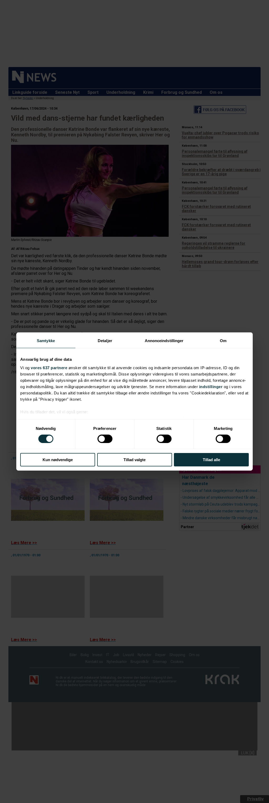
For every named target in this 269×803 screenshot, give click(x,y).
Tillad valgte (134, 459)
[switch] (104, 439)
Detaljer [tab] (105, 340)
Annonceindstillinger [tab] (164, 340)
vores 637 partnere (49, 367)
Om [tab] (223, 340)
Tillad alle (211, 459)
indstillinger (211, 386)
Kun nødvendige (58, 459)
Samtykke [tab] (46, 340)
